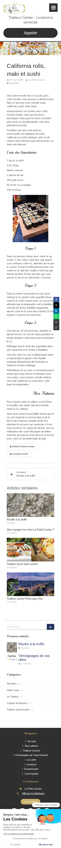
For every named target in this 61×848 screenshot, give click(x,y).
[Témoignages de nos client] (12, 659)
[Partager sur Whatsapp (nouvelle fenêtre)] (56, 316)
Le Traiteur (12, 696)
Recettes (12, 683)
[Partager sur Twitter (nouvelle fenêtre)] (56, 305)
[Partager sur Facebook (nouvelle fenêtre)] (56, 299)
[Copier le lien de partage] (56, 327)
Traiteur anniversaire (18, 709)
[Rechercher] (50, 627)
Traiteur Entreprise (17, 703)
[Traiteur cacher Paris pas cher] (30, 584)
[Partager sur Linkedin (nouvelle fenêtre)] (56, 311)
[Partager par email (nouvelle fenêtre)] (56, 322)
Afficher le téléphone (33, 793)
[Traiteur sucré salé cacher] (30, 549)
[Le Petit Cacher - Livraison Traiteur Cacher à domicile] (14, 8)
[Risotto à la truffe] (30, 505)
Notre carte (13, 690)
